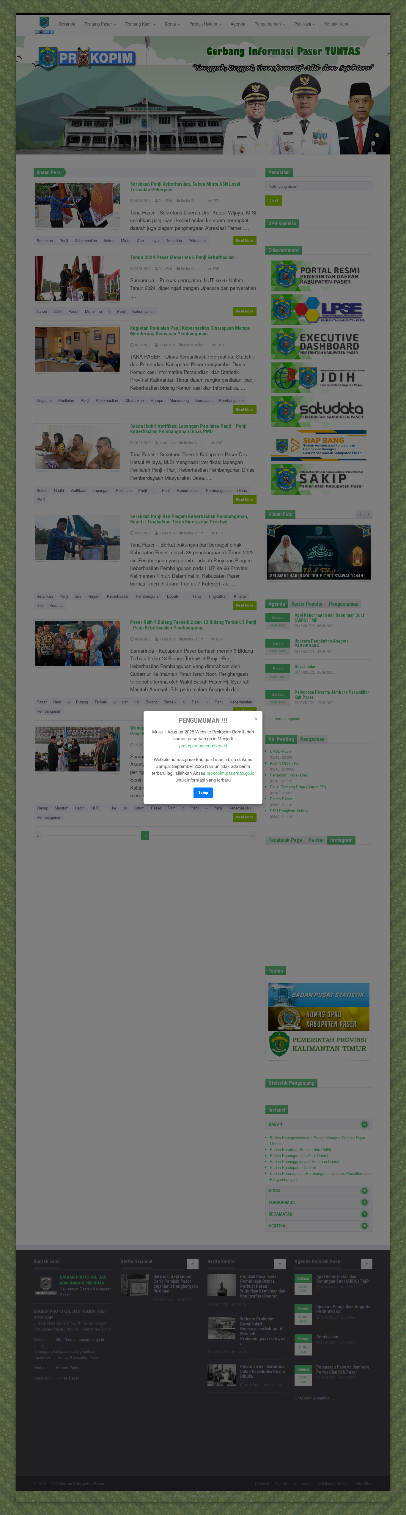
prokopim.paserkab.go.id (203, 745)
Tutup (203, 792)
